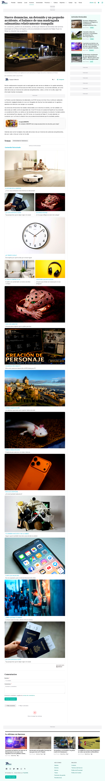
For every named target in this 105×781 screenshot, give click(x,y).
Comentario (8, 684)
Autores (56, 770)
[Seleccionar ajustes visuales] (98, 2)
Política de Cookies (76, 772)
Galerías (20, 2)
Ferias (80, 2)
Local (91, 61)
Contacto (73, 765)
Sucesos (91, 50)
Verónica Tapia (39, 754)
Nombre (7, 678)
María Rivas (13, 755)
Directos (56, 767)
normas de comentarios (29, 695)
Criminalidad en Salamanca (20, 140)
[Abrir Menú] (102, 2)
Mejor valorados (24, 705)
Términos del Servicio (76, 767)
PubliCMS (25, 772)
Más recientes (11, 705)
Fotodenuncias (58, 777)
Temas (56, 772)
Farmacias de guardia (59, 775)
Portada (13, 2)
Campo (92, 27)
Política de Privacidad (76, 770)
